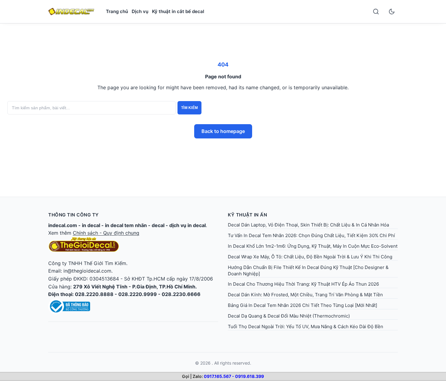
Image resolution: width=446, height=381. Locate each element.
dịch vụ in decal (187, 225)
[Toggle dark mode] (392, 11)
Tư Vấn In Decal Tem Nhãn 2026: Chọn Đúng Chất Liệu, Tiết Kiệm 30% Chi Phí (311, 235)
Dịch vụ (140, 11)
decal (158, 225)
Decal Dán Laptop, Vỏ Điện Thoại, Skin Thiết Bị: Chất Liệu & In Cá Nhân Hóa (308, 225)
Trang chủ (117, 11)
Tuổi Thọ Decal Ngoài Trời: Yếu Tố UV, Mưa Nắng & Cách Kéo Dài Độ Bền (305, 326)
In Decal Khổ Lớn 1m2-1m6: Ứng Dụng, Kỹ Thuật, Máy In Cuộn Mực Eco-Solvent (312, 246)
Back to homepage (223, 131)
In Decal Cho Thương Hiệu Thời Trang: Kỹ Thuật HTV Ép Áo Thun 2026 (303, 284)
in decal (91, 225)
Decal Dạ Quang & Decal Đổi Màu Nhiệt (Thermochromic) (289, 316)
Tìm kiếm (189, 108)
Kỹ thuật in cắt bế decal (178, 11)
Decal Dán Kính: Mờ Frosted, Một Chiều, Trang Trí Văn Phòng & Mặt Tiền (305, 295)
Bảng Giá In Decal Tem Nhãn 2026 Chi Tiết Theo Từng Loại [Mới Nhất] (302, 305)
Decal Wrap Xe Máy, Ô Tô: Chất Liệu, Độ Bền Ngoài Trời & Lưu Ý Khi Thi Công (310, 257)
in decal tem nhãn (126, 225)
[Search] (376, 11)
